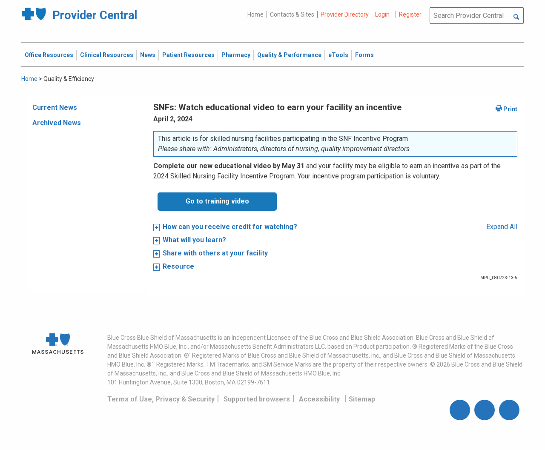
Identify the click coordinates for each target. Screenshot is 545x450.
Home (255, 14)
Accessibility (319, 399)
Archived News (56, 123)
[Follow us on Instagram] (484, 410)
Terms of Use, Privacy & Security (161, 399)
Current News (54, 107)
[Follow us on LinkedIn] (509, 410)
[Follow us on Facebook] (460, 410)
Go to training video (217, 201)
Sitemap (362, 399)
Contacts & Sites (292, 14)
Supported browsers (257, 399)
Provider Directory (345, 14)
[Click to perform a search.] (516, 17)
